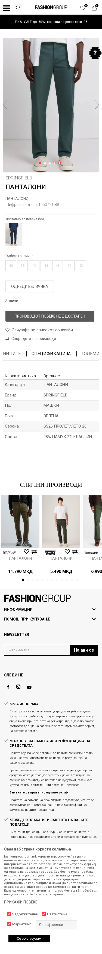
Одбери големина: (19, 256)
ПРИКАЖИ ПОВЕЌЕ (21, 902)
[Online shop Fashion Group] (51, 7)
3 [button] (50, 163)
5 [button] (60, 163)
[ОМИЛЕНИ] (85, 9)
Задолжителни (25, 914)
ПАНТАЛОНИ (16, 198)
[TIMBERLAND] (91, 553)
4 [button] (55, 163)
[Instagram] (18, 687)
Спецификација (51, 353)
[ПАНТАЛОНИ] (20, 521)
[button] (18, 8)
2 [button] (46, 163)
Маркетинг (21, 924)
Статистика (57, 914)
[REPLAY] (9, 553)
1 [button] (41, 163)
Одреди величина (29, 286)
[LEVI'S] (50, 553)
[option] (51, 22)
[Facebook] (8, 687)
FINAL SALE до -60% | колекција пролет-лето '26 (51, 22)
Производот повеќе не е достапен (50, 316)
